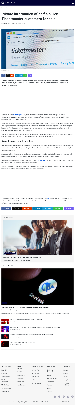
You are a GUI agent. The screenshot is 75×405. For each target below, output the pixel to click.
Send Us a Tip (16, 402)
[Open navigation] (73, 2)
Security (49, 385)
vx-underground (18, 115)
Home (2, 8)
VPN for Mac (5, 385)
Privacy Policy (67, 380)
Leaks (49, 388)
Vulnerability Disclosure (47, 402)
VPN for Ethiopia (37, 380)
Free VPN (4, 373)
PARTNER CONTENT (9, 253)
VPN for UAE (35, 373)
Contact (9, 402)
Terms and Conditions (66, 384)
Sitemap (65, 370)
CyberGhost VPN (21, 385)
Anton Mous (6, 23)
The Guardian (40, 160)
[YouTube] (64, 397)
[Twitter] (55, 397)
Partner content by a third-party (11, 260)
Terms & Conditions (35, 402)
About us (65, 373)
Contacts (65, 376)
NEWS (4, 303)
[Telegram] (72, 397)
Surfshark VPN (21, 375)
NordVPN (19, 372)
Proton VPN (20, 378)
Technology (50, 381)
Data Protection (52, 378)
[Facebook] (59, 397)
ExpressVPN (20, 381)
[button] (3, 75)
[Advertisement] (37, 99)
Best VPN (4, 370)
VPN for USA (35, 370)
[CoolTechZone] (8, 2)
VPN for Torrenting (4, 381)
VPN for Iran (35, 376)
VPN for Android (6, 388)
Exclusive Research (50, 371)
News (7, 8)
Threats (49, 391)
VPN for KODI (5, 391)
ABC (48, 198)
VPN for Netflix (5, 376)
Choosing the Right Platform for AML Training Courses (22, 257)
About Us (3, 402)
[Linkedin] (68, 397)
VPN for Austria (36, 383)
